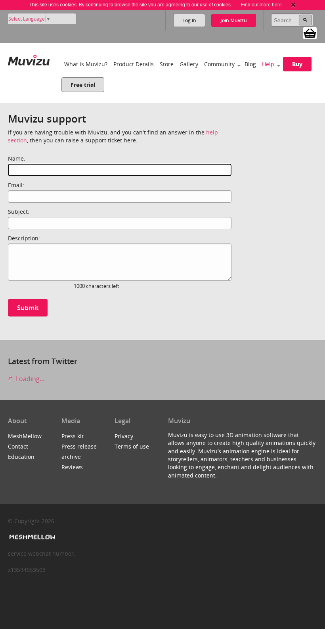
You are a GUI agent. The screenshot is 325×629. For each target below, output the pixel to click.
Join (233, 20)
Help (268, 64)
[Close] (293, 5)
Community (219, 64)
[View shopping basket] (310, 32)
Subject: (18, 211)
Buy (297, 64)
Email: (16, 185)
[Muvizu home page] (29, 58)
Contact (18, 446)
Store (167, 64)
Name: (16, 158)
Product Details (133, 64)
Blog (250, 64)
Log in (189, 20)
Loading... (29, 378)
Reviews (72, 467)
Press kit (72, 436)
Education (21, 456)
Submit (27, 307)
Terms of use (132, 446)
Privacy (124, 436)
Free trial (83, 84)
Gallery (189, 64)
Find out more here (261, 5)
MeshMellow (25, 436)
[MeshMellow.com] (31, 537)
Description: (24, 238)
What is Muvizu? (85, 64)
